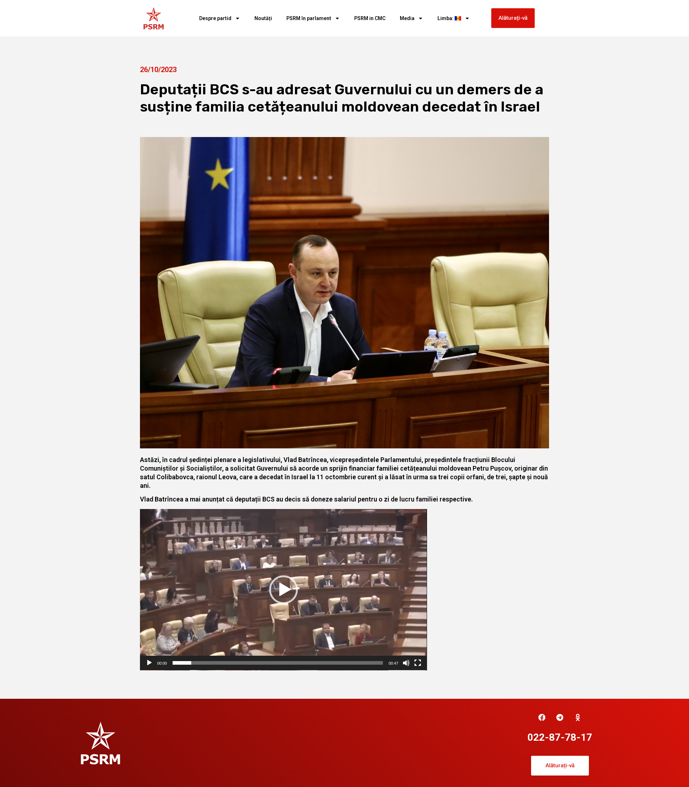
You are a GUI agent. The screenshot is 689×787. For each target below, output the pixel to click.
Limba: (446, 18)
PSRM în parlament (308, 18)
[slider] (278, 663)
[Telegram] (560, 717)
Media (407, 18)
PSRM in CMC (369, 18)
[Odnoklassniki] (578, 717)
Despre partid (215, 18)
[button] (283, 589)
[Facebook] (542, 717)
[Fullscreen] (417, 662)
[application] (283, 589)
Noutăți (263, 18)
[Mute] (406, 662)
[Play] (149, 662)
